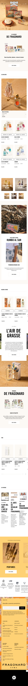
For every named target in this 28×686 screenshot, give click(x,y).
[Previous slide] (23, 474)
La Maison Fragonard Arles (8, 653)
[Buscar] (4, 3)
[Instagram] (10, 667)
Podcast (15, 629)
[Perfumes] (11, 553)
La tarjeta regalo (6, 646)
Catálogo (16, 631)
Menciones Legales (6, 628)
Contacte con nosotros (18, 633)
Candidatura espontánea (19, 647)
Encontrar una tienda (18, 625)
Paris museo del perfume (7, 648)
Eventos (15, 627)
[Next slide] (25, 474)
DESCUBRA (14, 65)
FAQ (3, 623)
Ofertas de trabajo (17, 649)
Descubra (14, 354)
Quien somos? (17, 623)
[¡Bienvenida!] (14, 3)
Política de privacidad (7, 633)
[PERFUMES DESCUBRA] (11, 553)
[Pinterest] (14, 667)
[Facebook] (12, 667)
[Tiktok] (16, 667)
